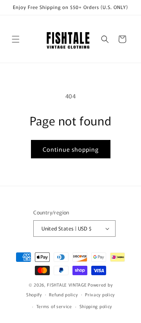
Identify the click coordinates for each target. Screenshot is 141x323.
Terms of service (54, 306)
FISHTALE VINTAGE (67, 284)
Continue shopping (71, 149)
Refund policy (63, 294)
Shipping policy (96, 306)
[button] (15, 39)
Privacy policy (100, 294)
